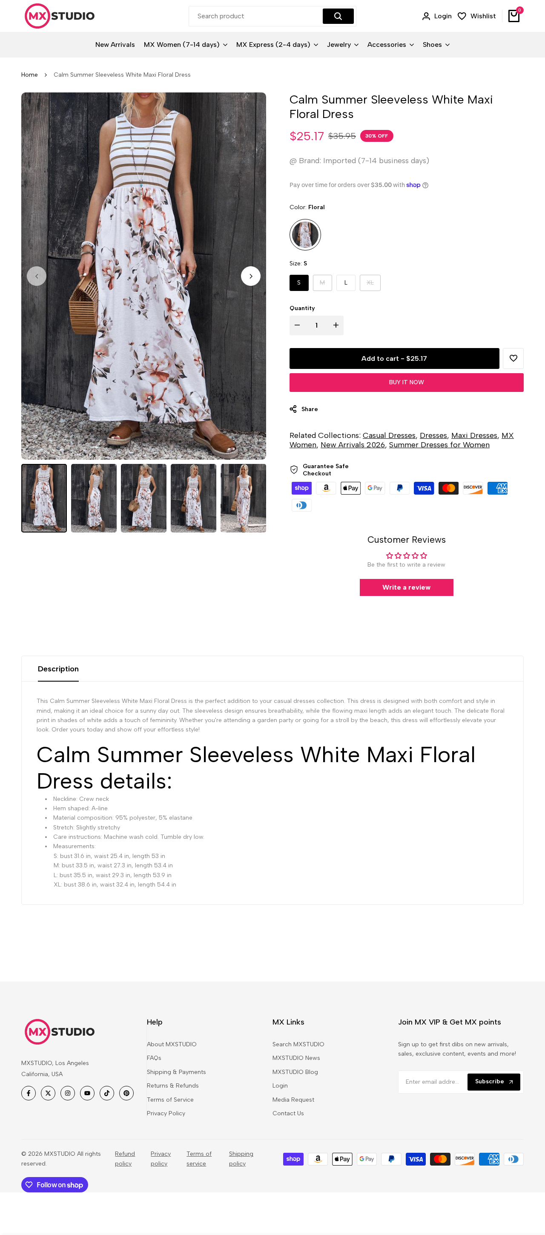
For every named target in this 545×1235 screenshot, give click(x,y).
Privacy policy (161, 1158)
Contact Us (288, 1113)
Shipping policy (241, 1158)
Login (280, 1085)
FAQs (154, 1058)
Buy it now (406, 382)
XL (373, 285)
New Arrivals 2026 (353, 444)
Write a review (406, 587)
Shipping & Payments (176, 1072)
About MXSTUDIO (172, 1044)
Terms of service (199, 1158)
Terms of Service (170, 1099)
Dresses (433, 435)
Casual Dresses (389, 435)
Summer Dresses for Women (439, 444)
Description (58, 669)
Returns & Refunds (173, 1085)
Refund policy (125, 1158)
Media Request (293, 1099)
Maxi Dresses (474, 435)
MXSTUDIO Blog (295, 1072)
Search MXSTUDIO (298, 1044)
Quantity (302, 308)
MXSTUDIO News (296, 1058)
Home (29, 74)
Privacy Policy (166, 1113)
